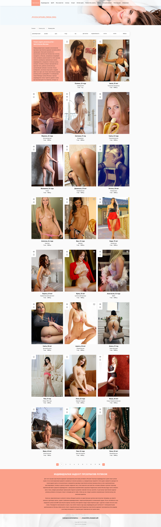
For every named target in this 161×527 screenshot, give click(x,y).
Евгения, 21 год (80, 136)
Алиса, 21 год (113, 346)
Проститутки (35, 3)
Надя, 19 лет (113, 241)
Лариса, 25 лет (47, 294)
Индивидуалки (45, 3)
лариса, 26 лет (80, 346)
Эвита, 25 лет (113, 83)
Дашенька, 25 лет (80, 188)
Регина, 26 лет (114, 188)
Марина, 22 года (47, 136)
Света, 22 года (113, 136)
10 (99, 464)
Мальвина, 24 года (47, 188)
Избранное (126, 3)
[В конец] (103, 464)
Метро (114, 33)
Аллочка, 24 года (47, 241)
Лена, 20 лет (113, 451)
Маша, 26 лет (113, 399)
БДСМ (52, 3)
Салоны (67, 3)
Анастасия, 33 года (113, 294)
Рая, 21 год (47, 399)
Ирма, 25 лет (80, 294)
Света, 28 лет (47, 346)
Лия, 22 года (80, 451)
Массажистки (59, 3)
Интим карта (80, 3)
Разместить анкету (90, 3)
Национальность (95, 33)
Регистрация (117, 3)
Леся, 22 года (80, 399)
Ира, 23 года (80, 241)
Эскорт (73, 3)
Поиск (99, 3)
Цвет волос (85, 33)
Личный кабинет (107, 3)
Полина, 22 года (80, 83)
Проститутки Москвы (80, 524)
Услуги (105, 33)
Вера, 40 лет (47, 451)
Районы (124, 33)
